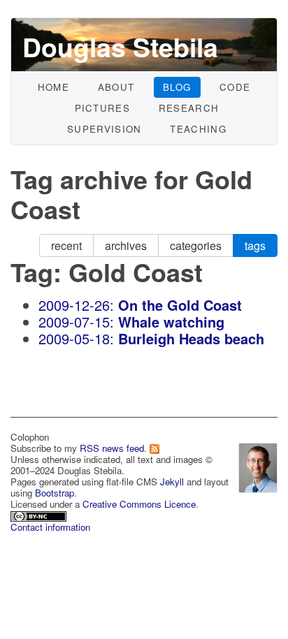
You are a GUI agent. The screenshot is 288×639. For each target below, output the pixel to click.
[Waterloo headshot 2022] (258, 465)
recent (66, 245)
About (116, 87)
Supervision (104, 128)
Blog (177, 87)
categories (196, 245)
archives (126, 245)
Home (53, 87)
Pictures (103, 108)
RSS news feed (112, 448)
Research (189, 108)
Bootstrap (54, 492)
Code (234, 87)
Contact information (50, 527)
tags (255, 245)
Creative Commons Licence (139, 504)
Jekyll (172, 481)
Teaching (198, 128)
